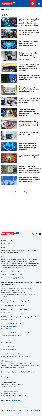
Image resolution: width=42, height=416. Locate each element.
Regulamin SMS (35, 410)
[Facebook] (33, 234)
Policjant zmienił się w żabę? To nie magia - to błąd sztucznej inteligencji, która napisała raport (29, 56)
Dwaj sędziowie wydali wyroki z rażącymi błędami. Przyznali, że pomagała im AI (29, 77)
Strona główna (5, 9)
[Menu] (39, 3)
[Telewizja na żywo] (33, 3)
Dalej (25, 192)
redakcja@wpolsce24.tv (13, 335)
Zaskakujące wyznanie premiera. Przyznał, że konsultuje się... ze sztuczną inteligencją (29, 112)
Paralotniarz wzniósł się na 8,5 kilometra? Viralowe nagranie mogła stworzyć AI (30, 179)
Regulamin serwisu (24, 410)
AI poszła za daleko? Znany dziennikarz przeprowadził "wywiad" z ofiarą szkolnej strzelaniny (28, 124)
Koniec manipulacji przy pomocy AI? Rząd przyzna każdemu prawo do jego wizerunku (28, 146)
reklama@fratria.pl (11, 349)
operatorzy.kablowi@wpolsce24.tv (17, 356)
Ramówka (4, 278)
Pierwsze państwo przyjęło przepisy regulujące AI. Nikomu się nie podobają (28, 43)
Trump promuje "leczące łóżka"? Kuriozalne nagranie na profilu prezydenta (29, 89)
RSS (3, 410)
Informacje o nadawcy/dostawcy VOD (21, 413)
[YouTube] (40, 234)
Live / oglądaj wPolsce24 (16, 278)
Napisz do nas (17, 267)
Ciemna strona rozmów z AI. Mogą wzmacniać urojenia (29, 156)
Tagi (14, 9)
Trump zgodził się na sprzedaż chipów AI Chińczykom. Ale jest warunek (30, 100)
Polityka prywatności (12, 410)
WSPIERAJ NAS (15, 400)
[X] (36, 234)
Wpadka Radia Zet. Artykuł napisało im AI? (28, 133)
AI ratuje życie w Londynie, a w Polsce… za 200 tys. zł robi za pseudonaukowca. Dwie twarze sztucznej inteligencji (30, 22)
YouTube (19, 274)
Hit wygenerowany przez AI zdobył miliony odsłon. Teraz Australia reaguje (29, 32)
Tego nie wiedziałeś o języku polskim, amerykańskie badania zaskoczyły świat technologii (29, 67)
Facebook (4, 274)
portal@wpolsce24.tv (12, 326)
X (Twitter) (11, 274)
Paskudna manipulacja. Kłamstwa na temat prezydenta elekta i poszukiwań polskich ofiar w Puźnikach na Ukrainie (30, 169)
